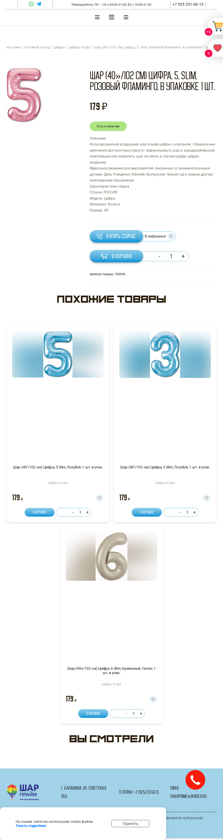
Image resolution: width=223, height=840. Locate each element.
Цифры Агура (58, 483)
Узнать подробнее (31, 826)
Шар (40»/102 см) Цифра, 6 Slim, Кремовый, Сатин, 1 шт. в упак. (111, 670)
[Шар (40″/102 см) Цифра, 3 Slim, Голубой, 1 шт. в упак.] (165, 394)
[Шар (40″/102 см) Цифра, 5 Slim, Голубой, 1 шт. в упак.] (58, 394)
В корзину (122, 256)
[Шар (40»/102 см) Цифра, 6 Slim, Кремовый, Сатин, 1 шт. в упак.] (111, 595)
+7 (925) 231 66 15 (146, 792)
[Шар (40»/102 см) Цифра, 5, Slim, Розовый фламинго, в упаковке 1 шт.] (24, 95)
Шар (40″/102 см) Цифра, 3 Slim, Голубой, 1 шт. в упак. (165, 467)
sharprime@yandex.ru (188, 796)
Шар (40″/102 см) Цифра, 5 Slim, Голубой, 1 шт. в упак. (58, 467)
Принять (130, 823)
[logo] (23, 786)
